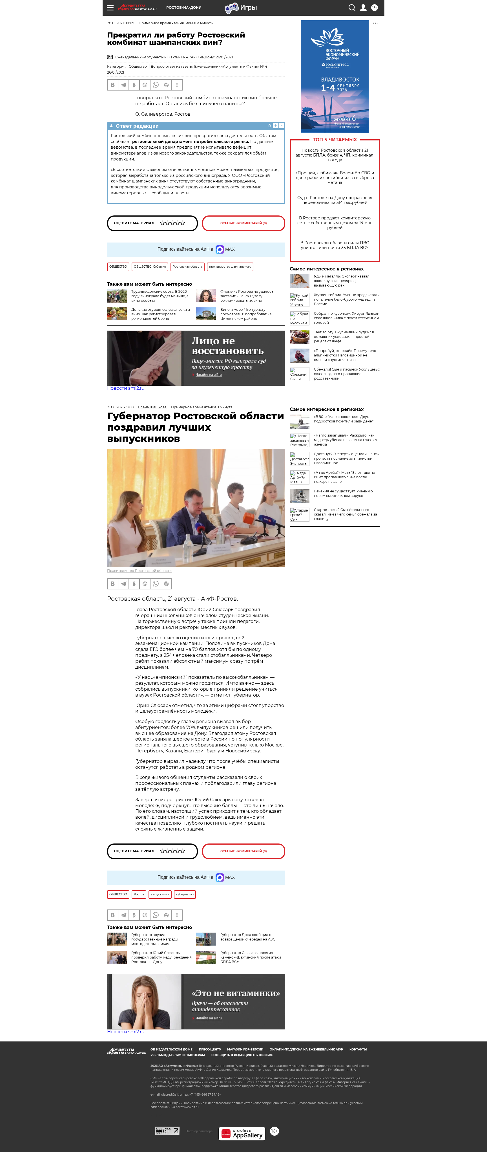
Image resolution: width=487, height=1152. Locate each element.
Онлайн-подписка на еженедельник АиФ (306, 1049)
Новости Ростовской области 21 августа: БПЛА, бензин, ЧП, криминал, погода (335, 155)
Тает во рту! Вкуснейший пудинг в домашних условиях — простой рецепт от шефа (344, 336)
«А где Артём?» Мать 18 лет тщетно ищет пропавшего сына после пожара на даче (344, 477)
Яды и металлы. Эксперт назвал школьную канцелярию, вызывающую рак (341, 280)
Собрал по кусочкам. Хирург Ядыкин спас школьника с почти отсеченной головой (346, 318)
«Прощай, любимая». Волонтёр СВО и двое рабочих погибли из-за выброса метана (335, 178)
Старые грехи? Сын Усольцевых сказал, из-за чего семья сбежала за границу (345, 514)
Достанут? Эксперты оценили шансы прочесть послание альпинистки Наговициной (346, 458)
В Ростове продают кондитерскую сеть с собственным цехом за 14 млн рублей (335, 223)
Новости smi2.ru (126, 388)
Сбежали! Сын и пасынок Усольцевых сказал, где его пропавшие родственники (347, 373)
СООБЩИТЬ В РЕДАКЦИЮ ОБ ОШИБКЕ (242, 1055)
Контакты (358, 1049)
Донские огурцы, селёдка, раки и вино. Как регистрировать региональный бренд (160, 314)
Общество (138, 66)
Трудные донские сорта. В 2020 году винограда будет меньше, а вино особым (160, 296)
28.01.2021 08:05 (120, 23)
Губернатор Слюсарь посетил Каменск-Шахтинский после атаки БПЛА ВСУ (250, 957)
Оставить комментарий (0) (243, 223)
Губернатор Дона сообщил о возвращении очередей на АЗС (247, 937)
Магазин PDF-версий (245, 1049)
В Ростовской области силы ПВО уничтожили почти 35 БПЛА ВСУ (334, 245)
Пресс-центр (210, 1049)
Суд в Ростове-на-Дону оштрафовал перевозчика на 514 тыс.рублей (334, 200)
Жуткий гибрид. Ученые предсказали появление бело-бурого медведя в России (347, 299)
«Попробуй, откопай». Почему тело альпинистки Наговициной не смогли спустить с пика (345, 355)
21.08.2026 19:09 (120, 407)
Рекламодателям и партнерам (177, 1055)
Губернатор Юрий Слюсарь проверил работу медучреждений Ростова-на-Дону (161, 957)
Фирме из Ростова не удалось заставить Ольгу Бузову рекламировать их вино (246, 296)
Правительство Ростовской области (139, 571)
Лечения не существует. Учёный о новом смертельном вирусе (343, 493)
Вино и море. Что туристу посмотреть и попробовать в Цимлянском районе (245, 314)
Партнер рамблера (199, 1131)
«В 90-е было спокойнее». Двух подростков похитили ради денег (343, 419)
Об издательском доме (171, 1049)
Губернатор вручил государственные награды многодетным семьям (154, 939)
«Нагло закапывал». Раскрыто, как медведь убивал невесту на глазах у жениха (345, 439)
